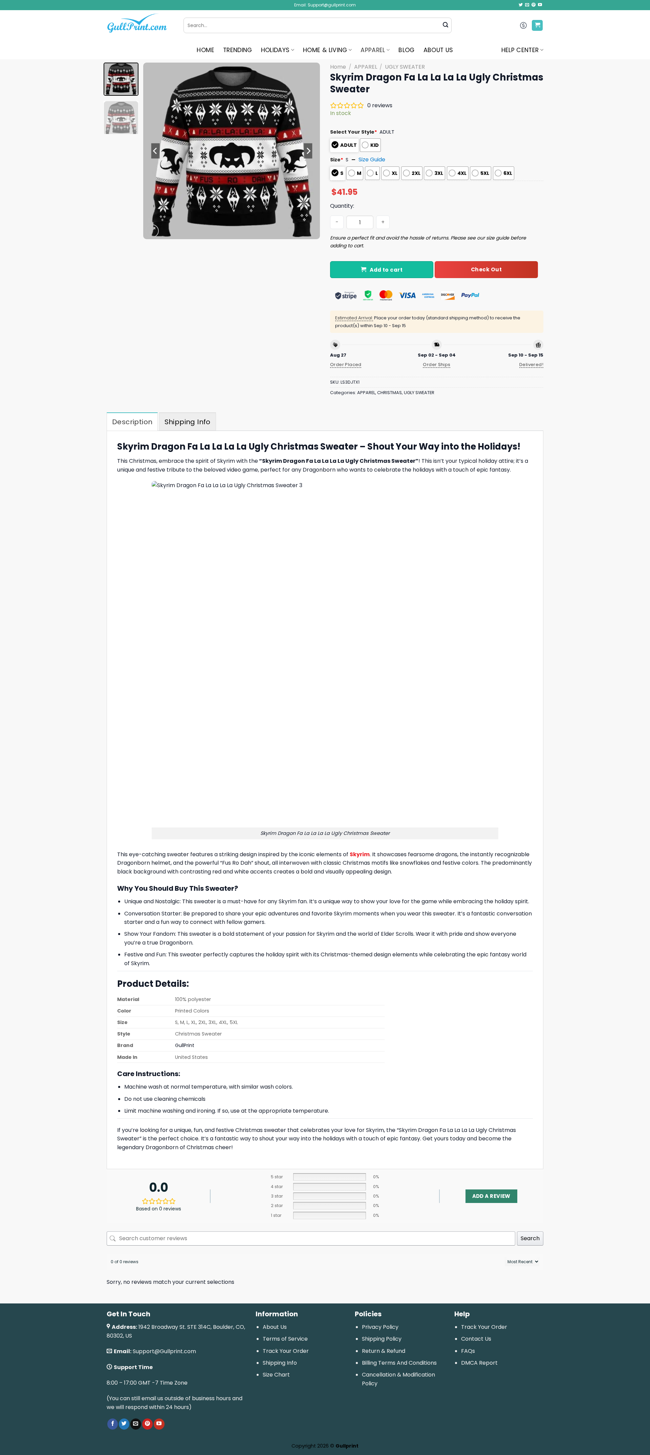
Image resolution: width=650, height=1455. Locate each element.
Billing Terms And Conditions (399, 1363)
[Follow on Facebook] (112, 1423)
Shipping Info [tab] (188, 422)
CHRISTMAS (389, 392)
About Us (275, 1327)
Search (530, 1238)
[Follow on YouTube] (540, 5)
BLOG (406, 50)
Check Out (486, 269)
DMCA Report (479, 1363)
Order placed (346, 364)
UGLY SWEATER (405, 67)
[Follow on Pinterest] (534, 5)
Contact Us (476, 1339)
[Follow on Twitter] (521, 5)
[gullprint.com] (140, 25)
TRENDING (237, 50)
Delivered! (531, 364)
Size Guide (372, 159)
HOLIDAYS (275, 50)
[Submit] (445, 25)
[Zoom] (152, 230)
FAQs (468, 1351)
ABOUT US (438, 50)
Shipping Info (280, 1363)
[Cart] (537, 25)
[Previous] (155, 150)
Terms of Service (285, 1339)
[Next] (308, 150)
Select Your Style (353, 132)
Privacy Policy (380, 1327)
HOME (205, 50)
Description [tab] (132, 422)
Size (336, 159)
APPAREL (373, 50)
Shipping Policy (382, 1339)
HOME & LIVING (325, 50)
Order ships (436, 364)
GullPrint (184, 1045)
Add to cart (386, 269)
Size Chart (276, 1375)
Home (338, 67)
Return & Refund (383, 1351)
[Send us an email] (527, 5)
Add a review (491, 1196)
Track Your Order (286, 1351)
